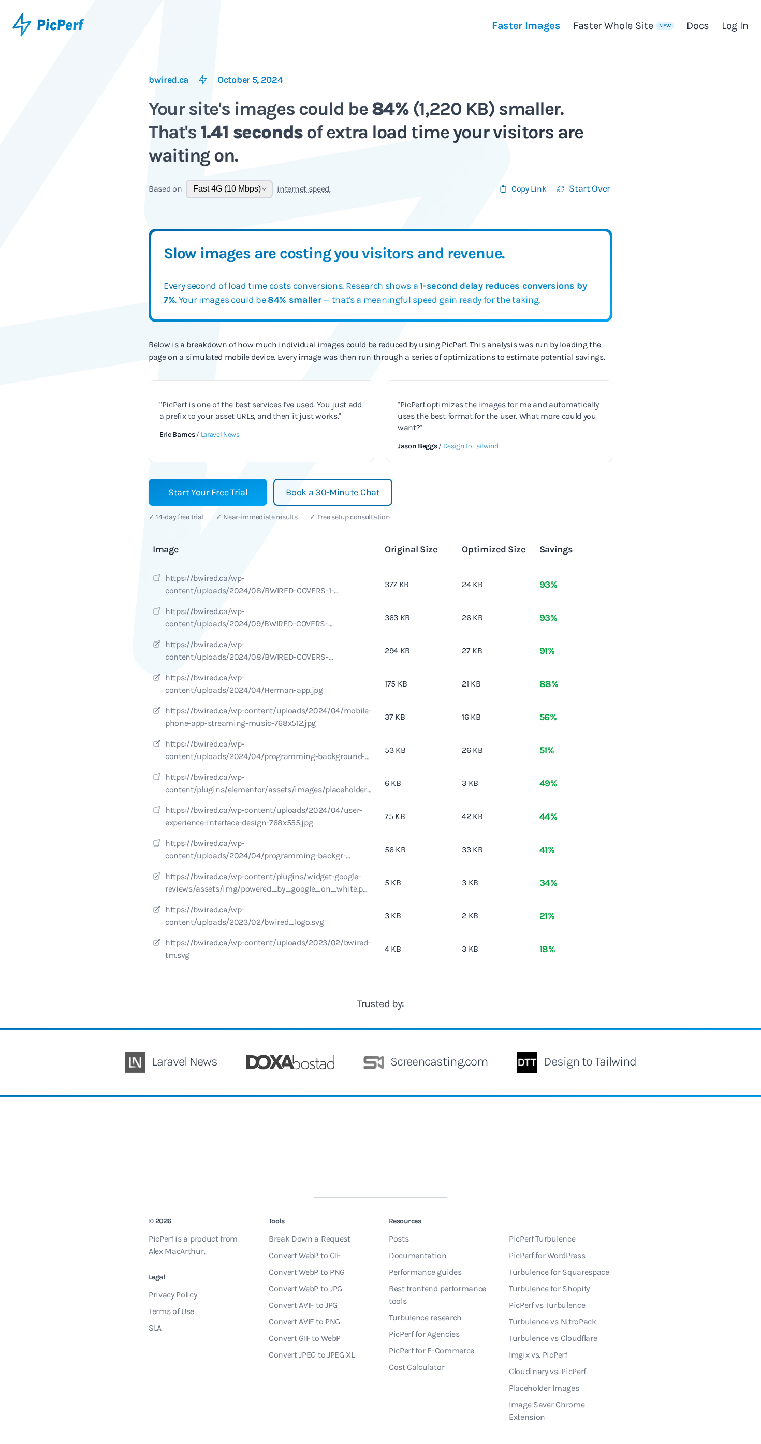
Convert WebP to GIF (305, 1255)
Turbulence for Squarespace (559, 1272)
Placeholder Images (544, 1388)
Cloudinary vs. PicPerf (547, 1371)
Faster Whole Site (622, 26)
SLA (155, 1328)
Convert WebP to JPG (305, 1288)
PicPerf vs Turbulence (547, 1305)
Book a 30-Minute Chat (332, 492)
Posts (398, 1239)
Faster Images (526, 26)
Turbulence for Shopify (549, 1288)
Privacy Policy (173, 1295)
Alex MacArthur (176, 1251)
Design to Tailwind (471, 446)
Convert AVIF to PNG (304, 1321)
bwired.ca (168, 79)
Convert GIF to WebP (305, 1338)
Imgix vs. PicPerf (538, 1355)
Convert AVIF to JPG (303, 1305)
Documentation (418, 1255)
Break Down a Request (309, 1239)
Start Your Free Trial (207, 492)
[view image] (157, 579)
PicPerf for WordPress (547, 1255)
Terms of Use (171, 1311)
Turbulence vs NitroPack (552, 1321)
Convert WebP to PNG (307, 1272)
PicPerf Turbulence (542, 1239)
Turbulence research (425, 1317)
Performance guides (425, 1272)
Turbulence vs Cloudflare (553, 1338)
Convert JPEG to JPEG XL (312, 1355)
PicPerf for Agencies (424, 1334)
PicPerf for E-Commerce (431, 1350)
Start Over (589, 188)
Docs (697, 26)
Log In (735, 26)
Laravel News (220, 434)
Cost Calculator (416, 1367)
